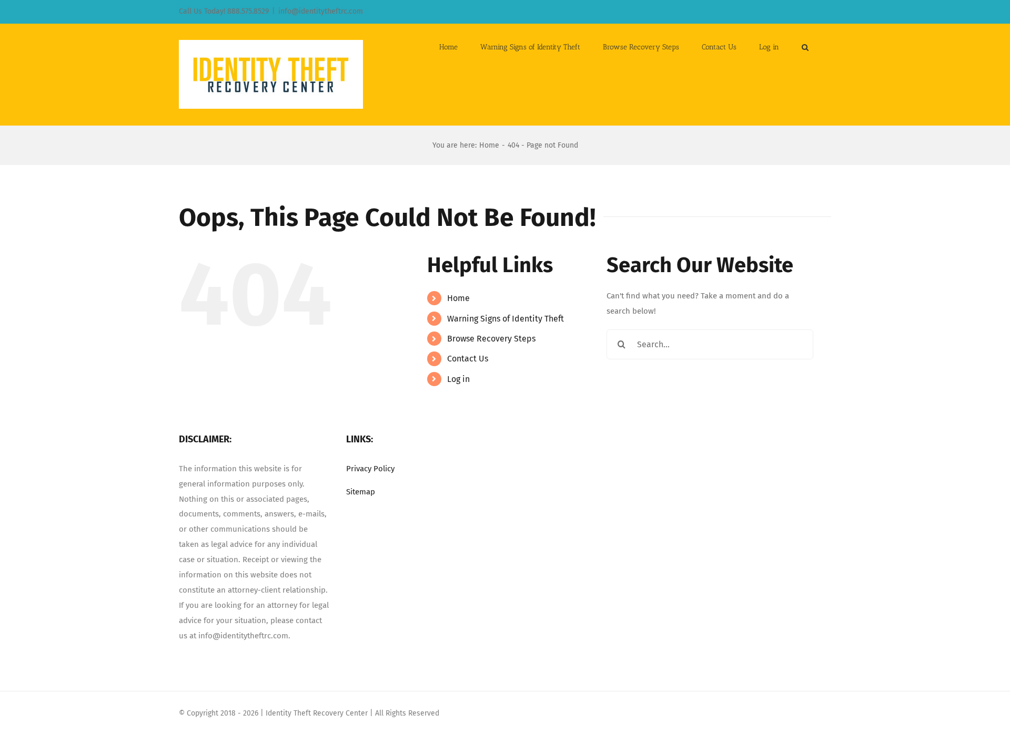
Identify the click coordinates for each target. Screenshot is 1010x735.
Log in (458, 379)
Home (458, 298)
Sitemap (360, 491)
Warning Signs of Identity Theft (505, 319)
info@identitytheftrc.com (320, 11)
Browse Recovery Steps (491, 339)
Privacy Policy (370, 468)
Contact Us (467, 359)
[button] (805, 46)
